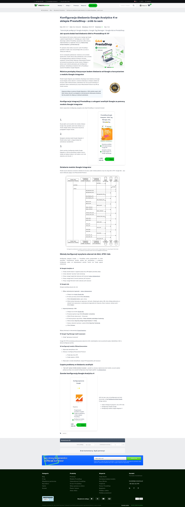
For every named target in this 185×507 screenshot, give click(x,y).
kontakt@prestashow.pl (136, 481)
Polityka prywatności (105, 493)
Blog (43, 476)
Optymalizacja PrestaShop (77, 481)
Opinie (44, 486)
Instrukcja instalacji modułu (107, 479)
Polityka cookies (104, 490)
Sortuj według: (80, 444)
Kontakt (44, 488)
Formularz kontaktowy (135, 475)
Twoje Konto (103, 476)
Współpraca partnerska (49, 481)
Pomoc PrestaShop (104, 486)
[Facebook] (134, 488)
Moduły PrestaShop (76, 479)
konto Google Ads (79, 294)
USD (137, 498)
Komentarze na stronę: (105, 444)
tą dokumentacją (101, 370)
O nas (44, 479)
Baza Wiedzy (103, 481)
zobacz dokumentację (94, 276)
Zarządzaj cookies (125, 505)
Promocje (73, 476)
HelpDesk (102, 483)
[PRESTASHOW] (42, 5)
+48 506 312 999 (134, 484)
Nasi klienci (45, 483)
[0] (149, 5)
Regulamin (102, 488)
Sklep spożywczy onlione (77, 486)
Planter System (74, 488)
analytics (64, 433)
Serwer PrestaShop (75, 483)
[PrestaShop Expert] (48, 498)
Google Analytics (81, 330)
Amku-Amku (73, 490)
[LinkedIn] (130, 488)
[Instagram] (139, 488)
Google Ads (81, 311)
